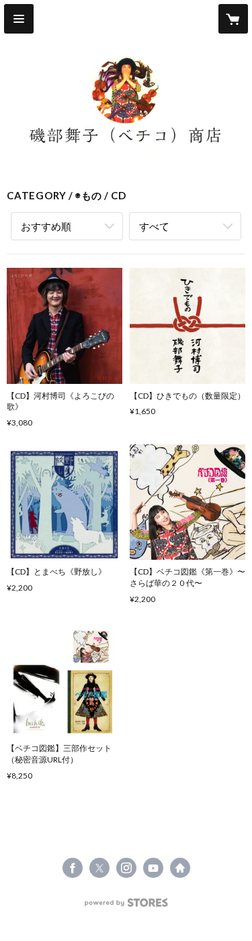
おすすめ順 (46, 226)
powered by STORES (126, 906)
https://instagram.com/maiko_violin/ (126, 868)
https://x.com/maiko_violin (99, 868)
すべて (154, 226)
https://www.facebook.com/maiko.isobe (72, 868)
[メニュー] (19, 19)
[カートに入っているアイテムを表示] (233, 19)
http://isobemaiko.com (180, 868)
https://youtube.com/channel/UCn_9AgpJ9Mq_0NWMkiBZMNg (153, 868)
